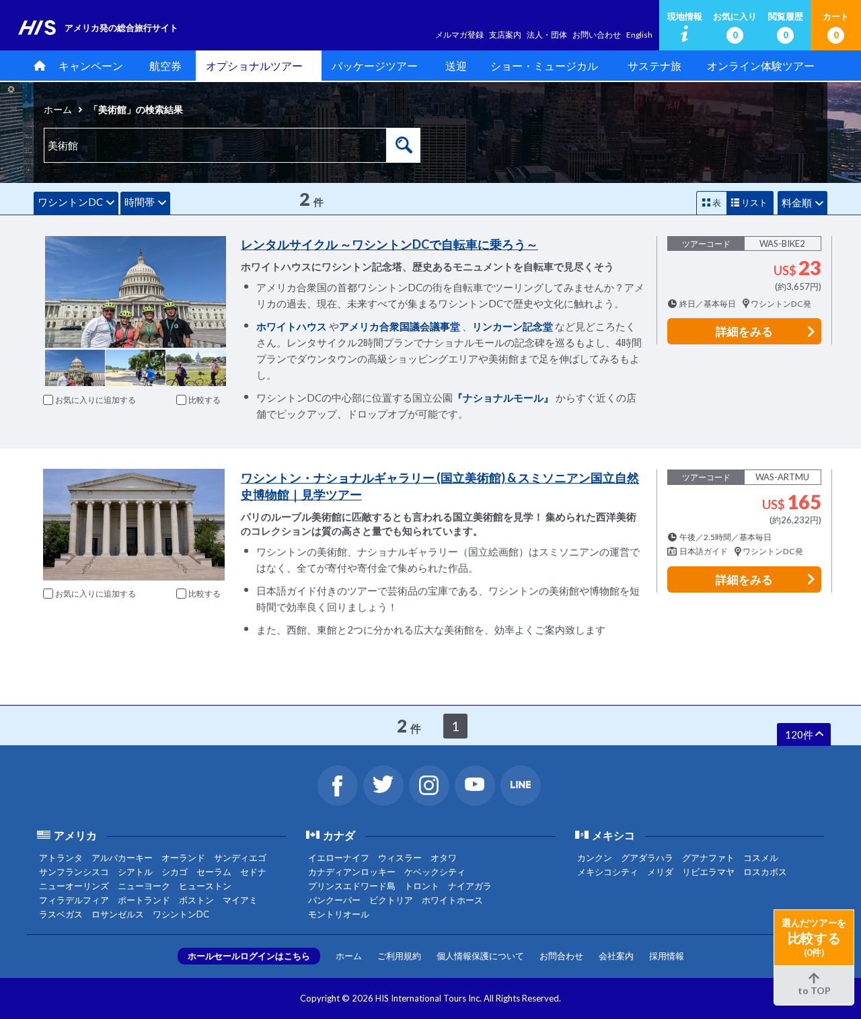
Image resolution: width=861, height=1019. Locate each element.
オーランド (183, 857)
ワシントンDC (70, 202)
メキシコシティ (607, 871)
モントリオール (338, 914)
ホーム (58, 109)
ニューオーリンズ (74, 885)
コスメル (760, 857)
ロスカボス (765, 871)
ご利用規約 (399, 955)
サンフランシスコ (74, 871)
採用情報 (666, 955)
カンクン (594, 857)
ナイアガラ (470, 885)
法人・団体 (547, 35)
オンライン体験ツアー (761, 65)
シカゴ (174, 871)
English (639, 35)
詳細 (744, 331)
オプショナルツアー (254, 65)
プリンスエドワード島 (352, 885)
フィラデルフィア (74, 900)
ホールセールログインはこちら (249, 955)
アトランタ (61, 857)
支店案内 (505, 35)
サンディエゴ (240, 857)
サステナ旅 (654, 65)
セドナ (253, 871)
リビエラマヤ (708, 871)
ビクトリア (391, 900)
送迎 (456, 65)
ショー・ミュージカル (544, 65)
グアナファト (708, 857)
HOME (37, 65)
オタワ (443, 857)
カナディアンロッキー (352, 871)
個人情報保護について (480, 955)
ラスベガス (61, 914)
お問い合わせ (596, 35)
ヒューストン (205, 885)
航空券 (165, 65)
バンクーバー (334, 900)
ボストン (196, 900)
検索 (403, 145)
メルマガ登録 (459, 35)
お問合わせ (561, 955)
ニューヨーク (144, 885)
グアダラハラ (647, 857)
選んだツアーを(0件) (814, 937)
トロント (421, 885)
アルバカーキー (122, 857)
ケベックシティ (434, 871)
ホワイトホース (452, 900)
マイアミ (240, 900)
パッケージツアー (375, 65)
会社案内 (616, 955)
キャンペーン (91, 65)
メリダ (660, 871)
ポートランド (144, 900)
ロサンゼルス (117, 914)
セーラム (213, 871)
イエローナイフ (338, 857)
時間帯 (139, 202)
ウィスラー (400, 857)
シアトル (135, 871)
